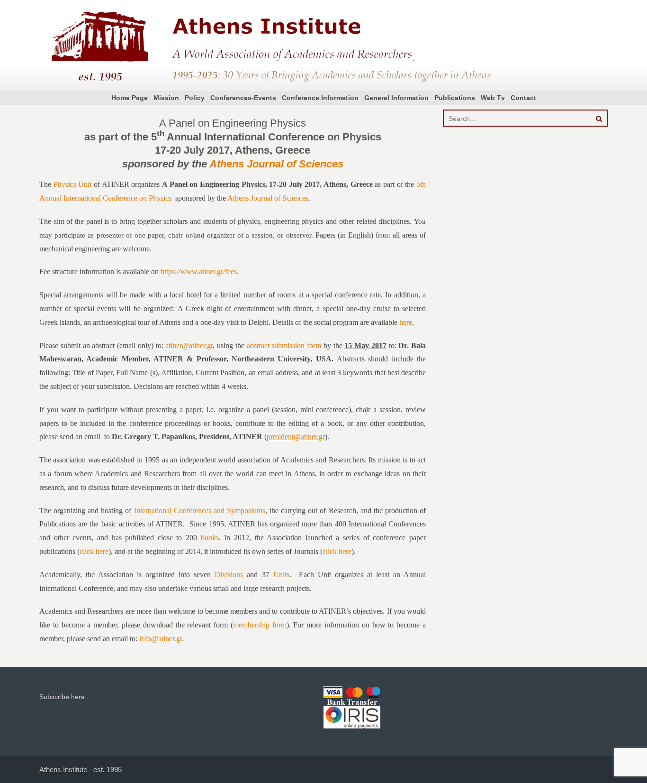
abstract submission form (284, 345)
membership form (260, 625)
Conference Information (320, 97)
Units (281, 575)
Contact (523, 97)
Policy (195, 97)
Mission (166, 97)
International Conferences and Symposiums (199, 511)
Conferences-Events (243, 97)
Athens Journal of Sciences (276, 164)
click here (94, 551)
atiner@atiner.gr (189, 345)
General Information (396, 97)
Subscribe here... (64, 696)
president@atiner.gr (296, 437)
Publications (454, 97)
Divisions (229, 575)
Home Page (129, 97)
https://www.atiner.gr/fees (199, 271)
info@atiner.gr (160, 639)
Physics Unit (73, 184)
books (210, 538)
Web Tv (493, 97)
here (405, 322)
